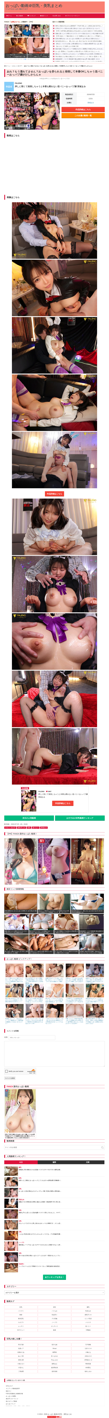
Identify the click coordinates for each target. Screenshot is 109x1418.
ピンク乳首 (88, 1318)
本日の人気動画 (29, 818)
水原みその (88, 1356)
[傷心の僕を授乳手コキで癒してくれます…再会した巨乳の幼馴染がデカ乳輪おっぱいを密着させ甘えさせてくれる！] (95, 1017)
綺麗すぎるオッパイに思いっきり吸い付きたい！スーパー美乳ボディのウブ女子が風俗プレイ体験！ (54, 980)
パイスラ (88, 1322)
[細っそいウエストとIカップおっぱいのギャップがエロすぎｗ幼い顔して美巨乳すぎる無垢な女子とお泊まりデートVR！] (34, 1017)
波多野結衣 (54, 1367)
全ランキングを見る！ (54, 1277)
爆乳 (88, 1307)
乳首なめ (88, 1311)
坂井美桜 (54, 1371)
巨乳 (20, 1307)
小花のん (21, 1367)
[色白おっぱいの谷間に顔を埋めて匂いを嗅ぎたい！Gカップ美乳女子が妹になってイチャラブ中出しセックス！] (34, 997)
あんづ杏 (21, 1356)
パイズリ (21, 1311)
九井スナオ (88, 1348)
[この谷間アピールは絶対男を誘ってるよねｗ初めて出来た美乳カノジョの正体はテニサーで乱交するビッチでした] (75, 997)
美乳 (28, 827)
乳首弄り (54, 1315)
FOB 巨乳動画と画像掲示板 (14, 1393)
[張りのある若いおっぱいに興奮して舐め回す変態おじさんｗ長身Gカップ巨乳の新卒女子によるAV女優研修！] (34, 977)
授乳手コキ (21, 827)
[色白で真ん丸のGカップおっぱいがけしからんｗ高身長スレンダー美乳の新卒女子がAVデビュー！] (14, 997)
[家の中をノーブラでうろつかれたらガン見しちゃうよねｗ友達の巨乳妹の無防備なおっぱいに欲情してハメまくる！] (55, 997)
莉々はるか (54, 1356)
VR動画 (88, 1330)
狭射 (20, 1315)
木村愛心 (88, 1367)
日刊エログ (9, 1386)
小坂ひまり (20, 1364)
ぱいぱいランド (11, 1404)
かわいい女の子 (10, 827)
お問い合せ (57, 15)
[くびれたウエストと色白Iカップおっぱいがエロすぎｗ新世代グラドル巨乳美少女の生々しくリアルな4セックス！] (55, 1017)
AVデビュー (21, 1330)
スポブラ (21, 1322)
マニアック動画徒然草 (13, 1388)
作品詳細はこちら (83, 109)
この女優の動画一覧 (83, 115)
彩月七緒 (54, 1344)
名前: (6, 1037)
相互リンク (45, 15)
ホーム (10, 15)
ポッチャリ (54, 1326)
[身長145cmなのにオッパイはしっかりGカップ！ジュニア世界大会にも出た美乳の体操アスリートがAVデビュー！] (95, 997)
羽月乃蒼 (21, 1344)
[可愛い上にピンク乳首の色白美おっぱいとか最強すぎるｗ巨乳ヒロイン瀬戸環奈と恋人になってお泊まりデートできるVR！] (75, 1017)
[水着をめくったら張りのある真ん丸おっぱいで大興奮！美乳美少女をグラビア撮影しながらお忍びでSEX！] (75, 977)
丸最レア (21, 1348)
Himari (55, 1348)
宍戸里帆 (88, 1344)
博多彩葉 (88, 1364)
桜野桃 (54, 1352)
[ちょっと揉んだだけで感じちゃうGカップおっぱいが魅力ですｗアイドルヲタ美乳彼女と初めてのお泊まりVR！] (14, 977)
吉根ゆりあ (20, 1352)
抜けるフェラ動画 (11, 1401)
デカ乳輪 (54, 1318)
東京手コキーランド (12, 1399)
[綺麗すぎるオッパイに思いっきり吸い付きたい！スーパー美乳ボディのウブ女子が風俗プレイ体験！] (55, 977)
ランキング (32, 15)
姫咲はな (54, 1364)
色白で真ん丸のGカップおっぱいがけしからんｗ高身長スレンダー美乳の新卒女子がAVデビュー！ (14, 1000)
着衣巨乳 (21, 1318)
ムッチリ (21, 1326)
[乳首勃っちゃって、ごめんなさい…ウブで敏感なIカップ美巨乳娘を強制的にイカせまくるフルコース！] (14, 1017)
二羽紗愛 (21, 1371)
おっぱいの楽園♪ (11, 1396)
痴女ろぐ (8, 1391)
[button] (14, 59)
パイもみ (54, 1311)
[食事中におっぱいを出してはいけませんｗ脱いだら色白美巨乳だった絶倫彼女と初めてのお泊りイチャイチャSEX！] (95, 977)
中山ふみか (54, 1360)
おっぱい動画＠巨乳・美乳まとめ (34, 5)
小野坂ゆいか (88, 1360)
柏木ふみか (88, 1371)
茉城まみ (90, 103)
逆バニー (36, 827)
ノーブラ (54, 1322)
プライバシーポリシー (73, 15)
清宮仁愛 (21, 1360)
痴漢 (54, 1330)
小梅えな (88, 1352)
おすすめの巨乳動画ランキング (79, 818)
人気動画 (20, 15)
